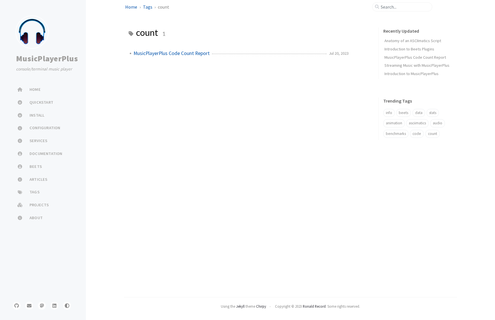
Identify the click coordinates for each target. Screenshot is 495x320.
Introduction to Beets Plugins (409, 49)
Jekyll (240, 306)
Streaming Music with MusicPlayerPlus (416, 65)
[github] (17, 306)
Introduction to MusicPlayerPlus (411, 73)
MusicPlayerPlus (47, 58)
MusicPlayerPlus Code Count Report (171, 53)
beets (403, 112)
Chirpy (261, 306)
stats (432, 112)
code (416, 133)
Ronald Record (314, 306)
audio (437, 123)
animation (394, 123)
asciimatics (417, 123)
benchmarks (396, 133)
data (419, 112)
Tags (148, 7)
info (389, 112)
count (432, 133)
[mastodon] (42, 306)
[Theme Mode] (67, 306)
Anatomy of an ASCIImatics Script (412, 40)
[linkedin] (54, 306)
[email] (29, 306)
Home (131, 7)
